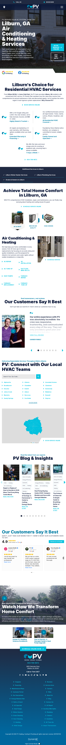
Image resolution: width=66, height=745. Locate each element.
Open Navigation (62, 7)
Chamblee (28, 385)
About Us (50, 695)
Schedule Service (53, 260)
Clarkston (48, 385)
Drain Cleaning (18, 715)
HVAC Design (18, 725)
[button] (2, 558)
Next (62, 350)
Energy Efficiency (27, 479)
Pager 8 (41, 516)
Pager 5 (50, 350)
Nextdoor (46, 675)
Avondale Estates (51, 382)
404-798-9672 (56, 56)
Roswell (47, 395)
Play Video (13, 331)
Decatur (6, 389)
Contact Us (49, 702)
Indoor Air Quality (27, 477)
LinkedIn (28, 675)
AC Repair (7, 261)
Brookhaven (8, 385)
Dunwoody (48, 389)
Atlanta (27, 382)
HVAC (5, 483)
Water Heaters (18, 712)
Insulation (50, 719)
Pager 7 (56, 350)
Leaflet (33, 442)
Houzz (37, 675)
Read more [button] (7, 562)
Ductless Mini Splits (49, 709)
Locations (4, 7)
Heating (10, 483)
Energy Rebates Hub (18, 698)
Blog (49, 698)
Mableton (48, 392)
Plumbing (50, 712)
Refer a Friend (17, 702)
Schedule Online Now (31, 649)
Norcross (28, 395)
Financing (18, 685)
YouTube (26, 675)
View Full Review (37, 335)
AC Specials (18, 705)
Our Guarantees (18, 695)
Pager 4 (47, 350)
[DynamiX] (33, 739)
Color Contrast (39, 744)
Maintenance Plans (18, 688)
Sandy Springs (8, 398)
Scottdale (28, 398)
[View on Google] (5, 548)
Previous (31, 350)
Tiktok (34, 675)
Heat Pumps (8, 276)
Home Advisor (43, 675)
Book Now (50, 2)
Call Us (18, 2)
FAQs (49, 692)
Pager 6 (53, 350)
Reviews (49, 682)
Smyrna (47, 398)
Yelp (40, 675)
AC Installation (26, 262)
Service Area (49, 685)
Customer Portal (18, 692)
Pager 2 (41, 350)
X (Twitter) (23, 675)
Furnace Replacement (9, 284)
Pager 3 (44, 350)
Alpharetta (7, 382)
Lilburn (27, 392)
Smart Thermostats (49, 725)
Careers (49, 688)
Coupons (18, 682)
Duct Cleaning (18, 719)
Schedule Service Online (32, 206)
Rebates (25, 491)
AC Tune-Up (8, 269)
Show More (33, 402)
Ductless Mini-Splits (25, 269)
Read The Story (8, 496)
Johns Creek (8, 392)
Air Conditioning (7, 485)
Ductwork (25, 482)
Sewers (49, 715)
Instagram (31, 675)
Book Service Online (56, 47)
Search (38, 376)
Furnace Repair (24, 277)
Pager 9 (44, 516)
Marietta (6, 395)
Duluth (27, 389)
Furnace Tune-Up (24, 284)
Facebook (20, 675)
